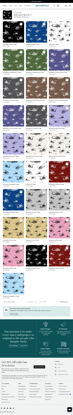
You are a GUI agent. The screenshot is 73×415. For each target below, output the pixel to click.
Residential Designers (34, 391)
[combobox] (5, 301)
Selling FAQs (48, 399)
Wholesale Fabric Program (35, 397)
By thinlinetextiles (6, 46)
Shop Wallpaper (13, 345)
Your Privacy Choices (63, 394)
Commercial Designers (35, 389)
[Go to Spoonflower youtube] (10, 408)
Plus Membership (22, 397)
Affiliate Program (5, 394)
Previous (30, 302)
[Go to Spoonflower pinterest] (7, 408)
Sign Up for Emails (39, 367)
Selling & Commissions (50, 391)
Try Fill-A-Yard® (14, 314)
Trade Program (33, 386)
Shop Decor (21, 391)
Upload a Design (48, 386)
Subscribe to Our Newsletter (8, 397)
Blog (3, 389)
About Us (4, 386)
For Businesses (27, 5)
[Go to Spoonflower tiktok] (13, 408)
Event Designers (33, 394)
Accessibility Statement (64, 391)
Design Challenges (49, 389)
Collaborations (21, 399)
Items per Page (11, 301)
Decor (15, 5)
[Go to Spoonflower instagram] (1, 408)
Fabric (20, 5)
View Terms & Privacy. (18, 378)
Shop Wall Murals (22, 389)
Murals (10, 5)
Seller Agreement (49, 394)
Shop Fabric (24, 345)
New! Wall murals (36, 1)
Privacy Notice (62, 389)
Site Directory (5, 399)
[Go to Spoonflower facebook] (4, 408)
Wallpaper (4, 5)
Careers (3, 391)
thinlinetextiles (25, 17)
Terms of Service (63, 386)
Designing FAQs (48, 397)
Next (45, 302)
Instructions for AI (6, 402)
